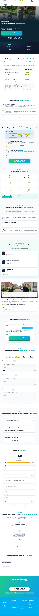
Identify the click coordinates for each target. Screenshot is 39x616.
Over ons (5, 5)
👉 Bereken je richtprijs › (7, 197)
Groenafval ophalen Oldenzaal (6, 562)
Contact (11, 5)
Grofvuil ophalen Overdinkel (6, 566)
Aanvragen (4, 0)
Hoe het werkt (6, 1)
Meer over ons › (19, 546)
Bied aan (5, 4)
